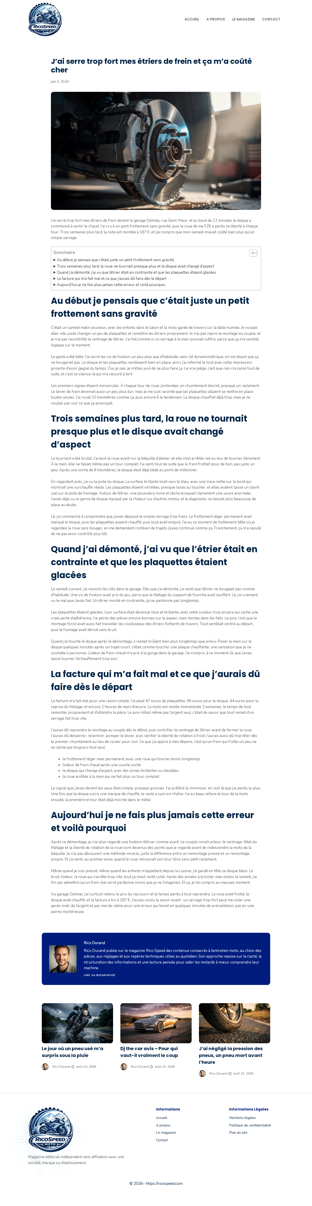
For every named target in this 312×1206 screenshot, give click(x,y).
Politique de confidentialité (250, 1125)
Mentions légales (242, 1118)
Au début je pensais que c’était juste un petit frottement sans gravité (115, 260)
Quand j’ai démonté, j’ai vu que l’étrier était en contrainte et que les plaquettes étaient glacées (136, 272)
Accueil (192, 19)
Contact (271, 19)
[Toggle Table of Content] (251, 253)
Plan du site (238, 1132)
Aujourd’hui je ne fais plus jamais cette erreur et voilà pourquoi (111, 284)
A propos (215, 19)
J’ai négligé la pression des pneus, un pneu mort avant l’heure (231, 1055)
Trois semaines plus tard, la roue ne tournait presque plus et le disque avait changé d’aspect (135, 266)
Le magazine (243, 19)
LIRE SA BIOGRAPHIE (99, 975)
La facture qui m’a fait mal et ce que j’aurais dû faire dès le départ (112, 278)
